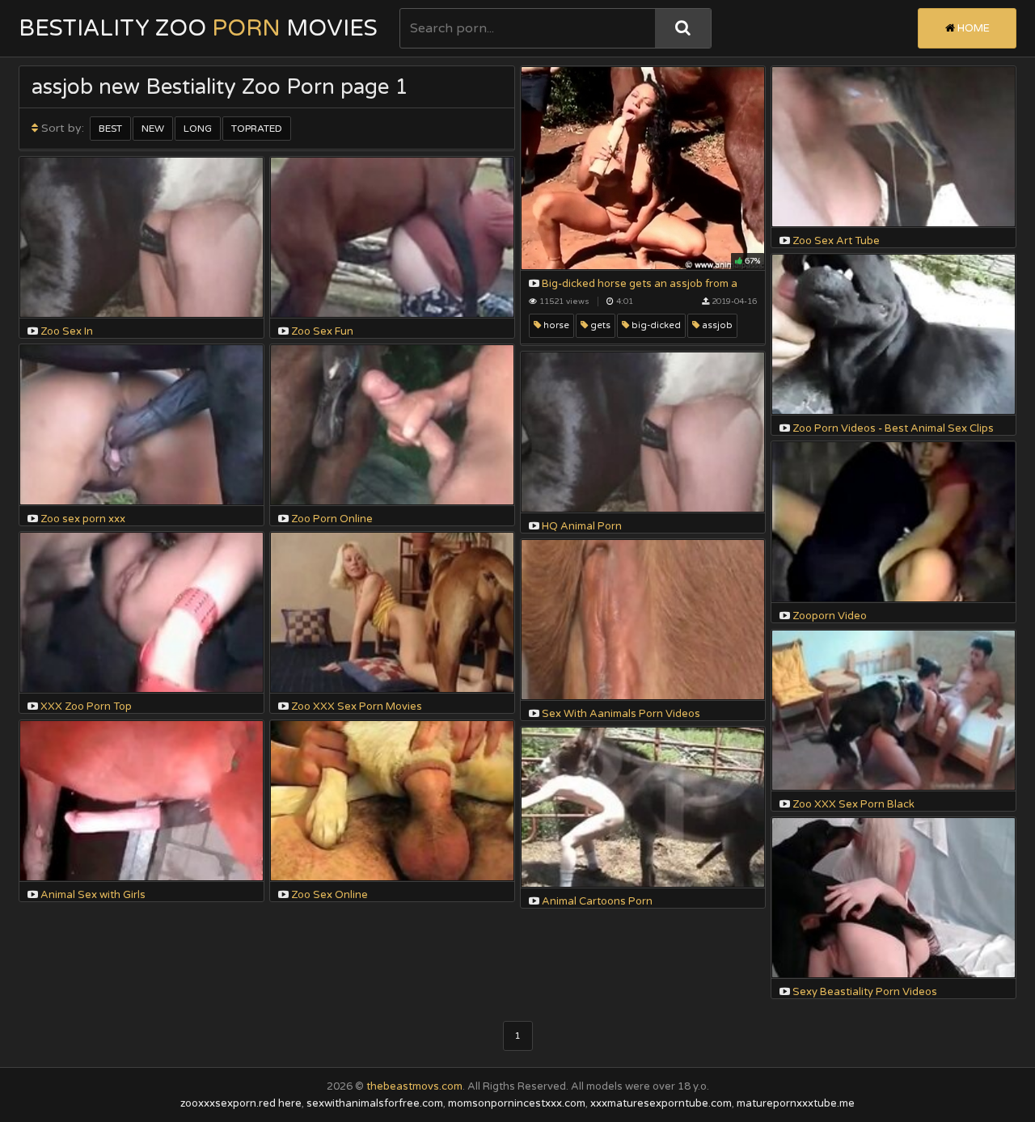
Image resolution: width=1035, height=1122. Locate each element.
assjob (716, 325)
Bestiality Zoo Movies (198, 28)
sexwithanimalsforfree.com (374, 1103)
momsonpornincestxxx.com (516, 1103)
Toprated (256, 128)
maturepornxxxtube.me (796, 1103)
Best (110, 128)
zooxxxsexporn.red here (241, 1103)
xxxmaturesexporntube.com (661, 1103)
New (153, 128)
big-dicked (655, 325)
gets (599, 325)
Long (198, 128)
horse (555, 325)
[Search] (683, 28)
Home (972, 28)
